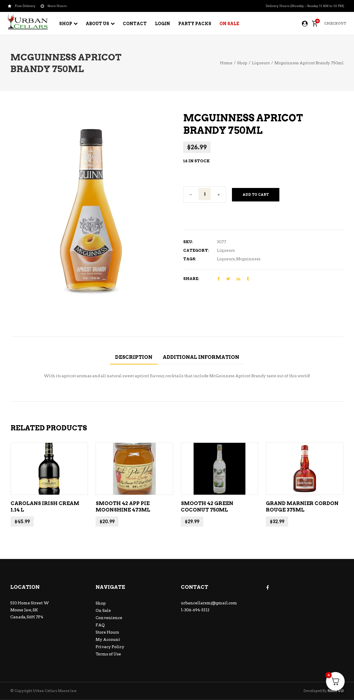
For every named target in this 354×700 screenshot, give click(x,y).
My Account (108, 639)
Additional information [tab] (201, 357)
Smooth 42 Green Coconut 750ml (207, 506)
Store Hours (107, 632)
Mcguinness (248, 259)
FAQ (100, 625)
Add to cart (256, 195)
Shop (242, 63)
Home (226, 63)
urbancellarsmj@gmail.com (209, 603)
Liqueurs (261, 63)
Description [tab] (133, 357)
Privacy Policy (110, 647)
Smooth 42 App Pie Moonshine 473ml (123, 506)
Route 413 (336, 691)
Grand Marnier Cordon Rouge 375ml (302, 506)
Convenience (109, 617)
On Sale (103, 610)
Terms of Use (108, 654)
